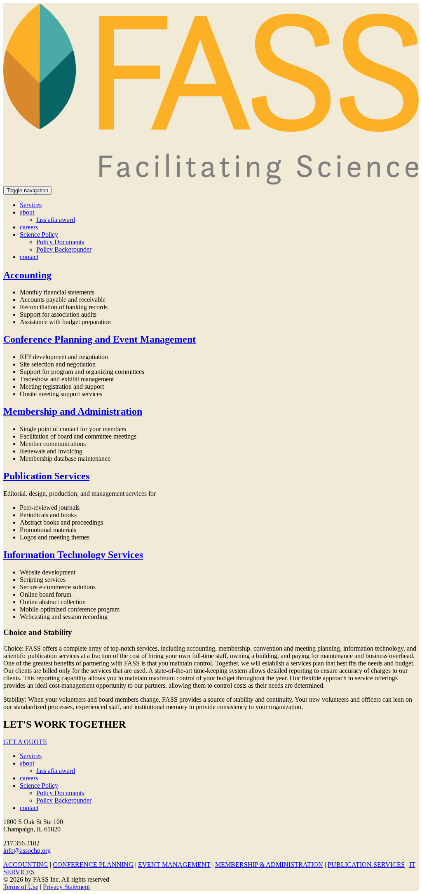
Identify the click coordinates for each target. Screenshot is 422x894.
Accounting (27, 275)
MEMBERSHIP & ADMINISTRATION (269, 864)
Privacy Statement (66, 886)
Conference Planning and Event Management (99, 339)
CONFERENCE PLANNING (93, 864)
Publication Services (46, 476)
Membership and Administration (72, 411)
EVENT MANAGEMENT (174, 864)
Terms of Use (20, 886)
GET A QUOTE (25, 741)
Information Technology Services (73, 554)
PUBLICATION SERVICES (366, 864)
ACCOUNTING (25, 864)
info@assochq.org (27, 850)
